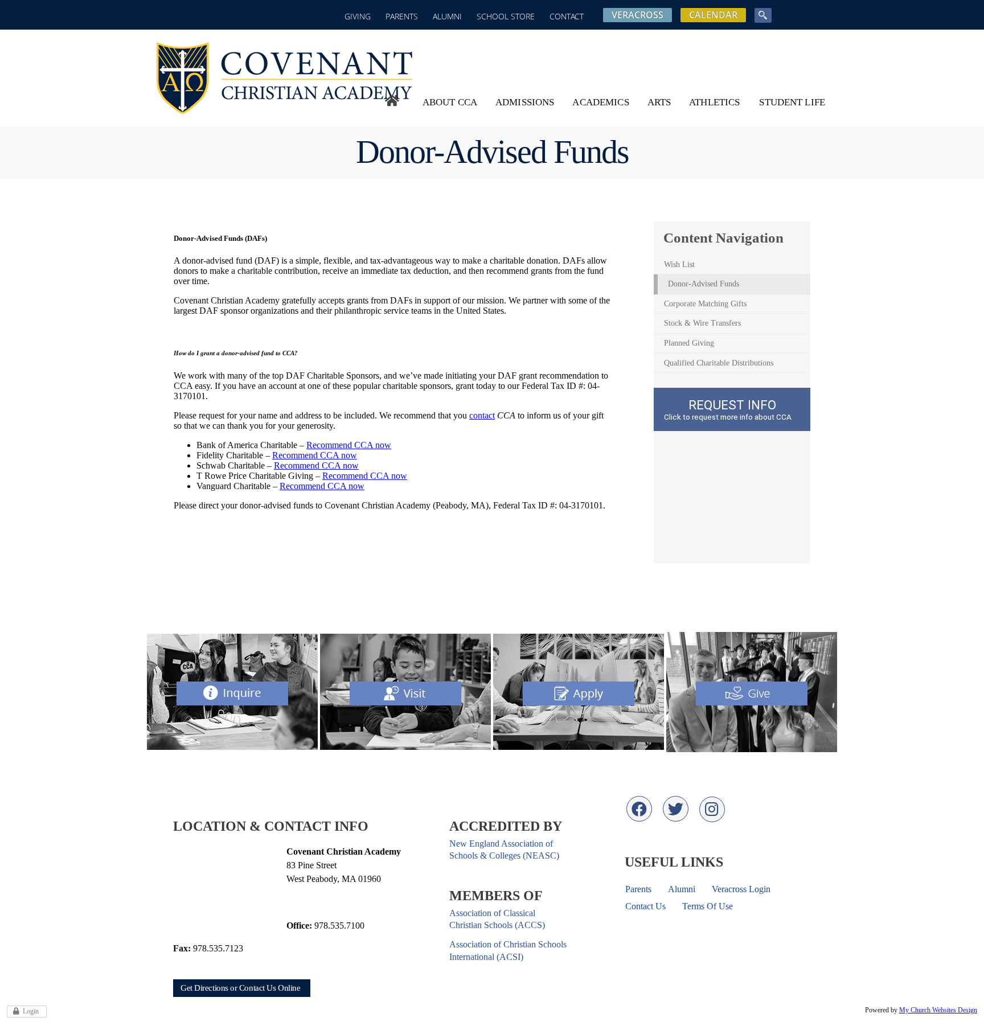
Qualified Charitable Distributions (718, 363)
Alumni (447, 16)
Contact (567, 16)
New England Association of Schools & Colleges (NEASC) (504, 849)
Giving (358, 16)
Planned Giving (689, 343)
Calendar (713, 15)
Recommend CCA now (348, 445)
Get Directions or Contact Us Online (240, 987)
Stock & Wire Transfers (702, 323)
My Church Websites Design (938, 1010)
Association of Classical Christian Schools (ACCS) (497, 919)
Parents (402, 16)
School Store (506, 16)
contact (482, 415)
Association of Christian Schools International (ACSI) (508, 950)
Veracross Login (741, 889)
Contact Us (645, 906)
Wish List (679, 264)
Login (31, 1011)
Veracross (637, 15)
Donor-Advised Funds (703, 284)
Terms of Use (707, 906)
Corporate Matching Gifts (705, 303)
